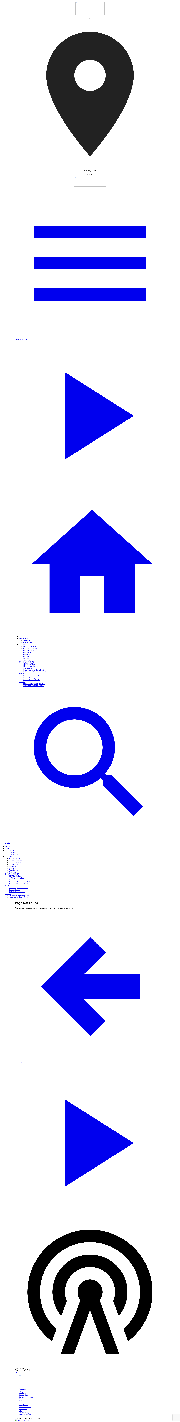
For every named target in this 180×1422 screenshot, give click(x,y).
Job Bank (26, 654)
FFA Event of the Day (30, 666)
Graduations (27, 668)
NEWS (21, 674)
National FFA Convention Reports (35, 672)
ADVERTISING (24, 638)
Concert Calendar (29, 650)
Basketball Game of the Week (33, 686)
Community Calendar (30, 648)
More (16, 1372)
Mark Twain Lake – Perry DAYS (33, 670)
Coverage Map (28, 642)
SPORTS (22, 682)
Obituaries (26, 656)
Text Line (26, 660)
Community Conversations (32, 676)
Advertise (26, 640)
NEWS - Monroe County (31, 680)
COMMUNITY (23, 644)
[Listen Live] (90, 1141)
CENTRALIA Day (29, 664)
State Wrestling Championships (34, 684)
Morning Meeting (29, 678)
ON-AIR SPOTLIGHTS (26, 662)
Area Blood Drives (29, 646)
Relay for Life (27, 658)
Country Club (27, 652)
